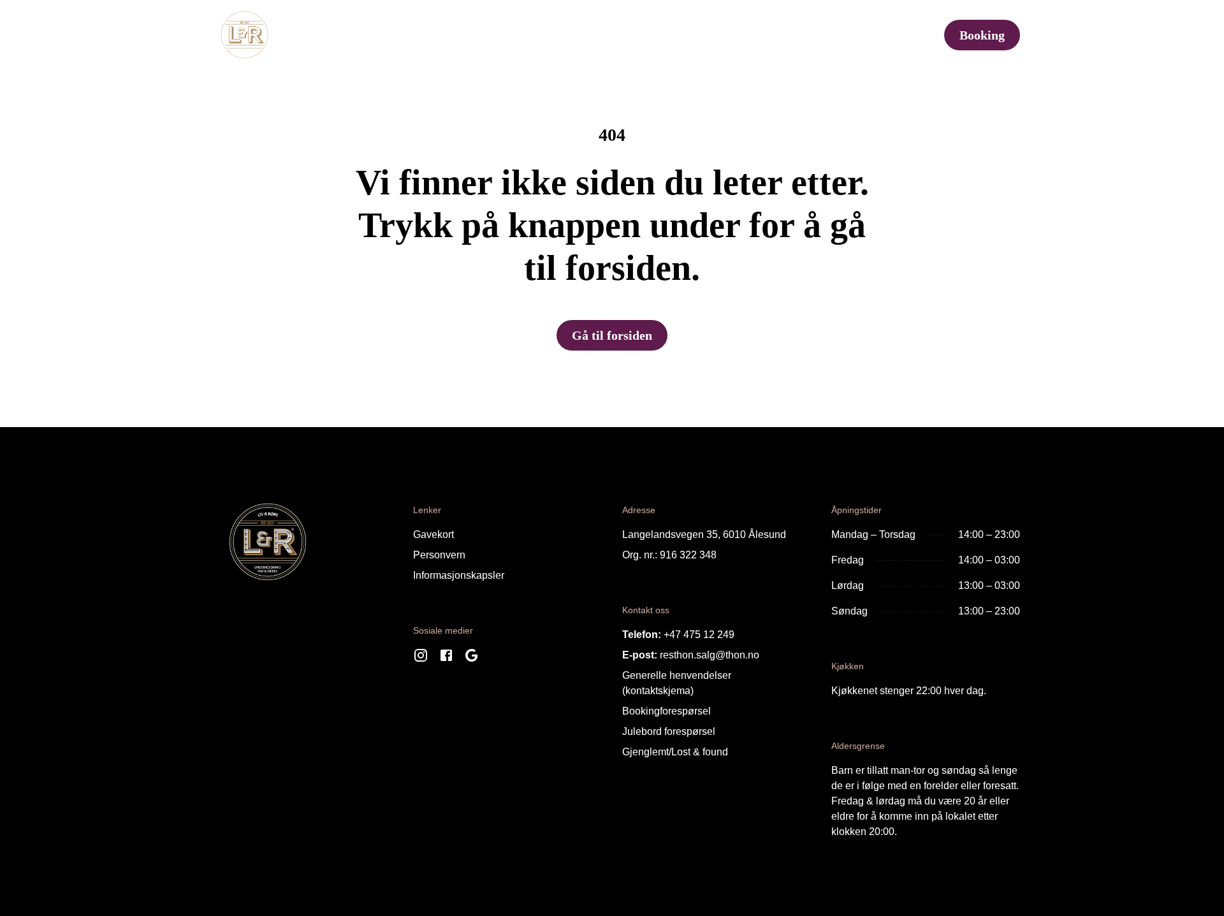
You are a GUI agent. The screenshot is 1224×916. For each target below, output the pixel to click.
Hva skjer (591, 35)
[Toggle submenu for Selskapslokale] (752, 35)
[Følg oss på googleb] (471, 658)
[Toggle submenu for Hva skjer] (631, 35)
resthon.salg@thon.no (709, 655)
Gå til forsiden (612, 335)
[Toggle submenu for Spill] (818, 35)
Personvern (439, 554)
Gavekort (433, 534)
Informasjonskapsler (458, 575)
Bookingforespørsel (666, 711)
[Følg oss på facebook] (446, 658)
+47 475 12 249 (699, 634)
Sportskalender (426, 35)
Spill (793, 35)
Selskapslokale (699, 35)
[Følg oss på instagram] (420, 658)
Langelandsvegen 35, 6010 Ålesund (704, 534)
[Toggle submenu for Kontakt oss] (925, 35)
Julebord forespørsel (668, 731)
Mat (351, 35)
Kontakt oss (879, 35)
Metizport (516, 35)
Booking (982, 35)
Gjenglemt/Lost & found (675, 751)
